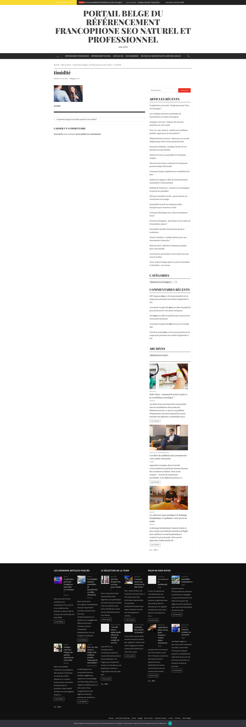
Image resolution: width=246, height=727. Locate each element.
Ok (170, 723)
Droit (66, 576)
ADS (151, 316)
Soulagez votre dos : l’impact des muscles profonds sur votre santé (107, 2)
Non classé (115, 624)
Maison (153, 391)
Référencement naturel (101, 56)
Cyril (78, 78)
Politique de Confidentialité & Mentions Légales (161, 56)
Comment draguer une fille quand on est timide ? (77, 119)
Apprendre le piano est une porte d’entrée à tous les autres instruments (163, 635)
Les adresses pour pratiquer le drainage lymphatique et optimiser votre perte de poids (168, 518)
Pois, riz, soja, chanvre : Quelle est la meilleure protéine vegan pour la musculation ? (92, 655)
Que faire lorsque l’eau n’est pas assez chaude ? (116, 584)
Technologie (186, 718)
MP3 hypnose (155, 296)
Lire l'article (155, 421)
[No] (244, 724)
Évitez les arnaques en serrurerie (186, 632)
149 (58, 707)
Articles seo (118, 56)
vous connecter (69, 134)
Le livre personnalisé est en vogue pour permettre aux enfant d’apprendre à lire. (169, 299)
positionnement (132, 56)
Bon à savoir (148, 718)
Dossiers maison (161, 718)
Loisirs (170, 718)
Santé (152, 512)
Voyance (161, 576)
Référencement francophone (77, 56)
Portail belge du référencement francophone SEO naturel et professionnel (123, 26)
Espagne (184, 576)
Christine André (156, 332)
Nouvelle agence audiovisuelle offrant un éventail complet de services (116, 635)
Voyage (140, 718)
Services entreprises (159, 452)
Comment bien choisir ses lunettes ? (139, 629)
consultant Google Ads (159, 307)
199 (155, 550)
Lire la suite (106, 619)
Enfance (161, 625)
